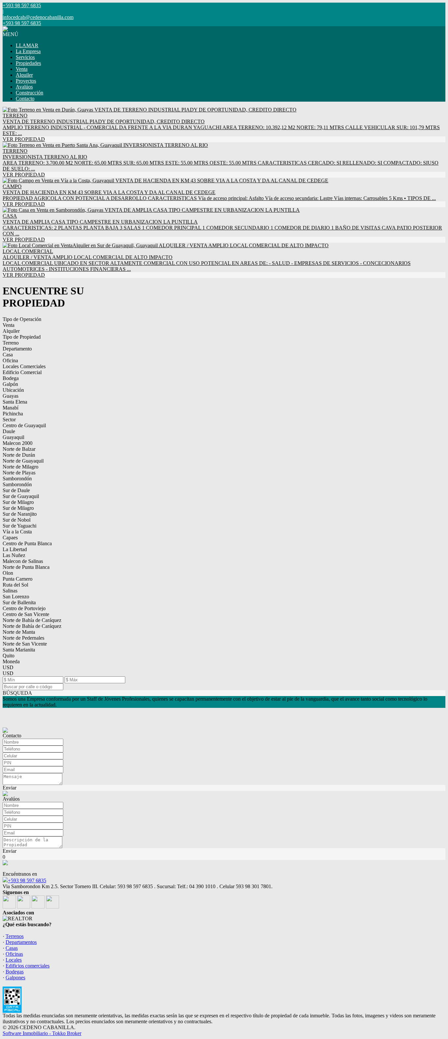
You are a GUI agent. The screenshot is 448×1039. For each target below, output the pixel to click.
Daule (9, 431)
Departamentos (21, 942)
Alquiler (24, 75)
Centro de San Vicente (26, 614)
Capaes (10, 537)
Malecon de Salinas (23, 561)
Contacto (25, 98)
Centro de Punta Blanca (27, 543)
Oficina (10, 360)
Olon (8, 573)
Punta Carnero (17, 579)
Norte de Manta (19, 632)
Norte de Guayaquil (23, 461)
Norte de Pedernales (23, 638)
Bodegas (15, 971)
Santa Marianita (19, 649)
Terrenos (15, 936)
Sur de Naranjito (20, 514)
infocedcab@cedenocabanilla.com (38, 17)
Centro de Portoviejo (24, 608)
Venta (22, 69)
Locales (14, 960)
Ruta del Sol (15, 585)
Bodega (11, 378)
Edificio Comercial (22, 372)
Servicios (25, 57)
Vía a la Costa (17, 531)
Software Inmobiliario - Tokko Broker (42, 1033)
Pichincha (13, 413)
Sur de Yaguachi (19, 526)
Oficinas (14, 954)
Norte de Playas (19, 472)
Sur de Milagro (18, 502)
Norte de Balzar (19, 449)
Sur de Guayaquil (21, 496)
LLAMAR (27, 45)
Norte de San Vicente (25, 644)
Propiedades (28, 63)
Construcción (29, 92)
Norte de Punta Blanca (26, 567)
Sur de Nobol (17, 520)
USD (8, 667)
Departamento (17, 348)
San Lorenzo (16, 596)
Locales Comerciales (24, 366)
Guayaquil (13, 437)
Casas (12, 948)
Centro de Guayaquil (24, 425)
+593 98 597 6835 (27, 880)
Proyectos (26, 81)
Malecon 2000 (17, 443)
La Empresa (28, 51)
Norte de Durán (19, 455)
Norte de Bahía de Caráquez (32, 620)
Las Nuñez (14, 555)
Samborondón (17, 478)
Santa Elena (15, 402)
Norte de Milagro (20, 467)
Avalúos (24, 87)
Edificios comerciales (28, 966)
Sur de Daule (16, 490)
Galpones (15, 977)
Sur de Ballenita (19, 602)
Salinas (10, 590)
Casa (8, 354)
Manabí (10, 407)
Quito (8, 655)
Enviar (9, 787)
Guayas (10, 396)
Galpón (10, 384)
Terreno (11, 343)
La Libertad (15, 549)
